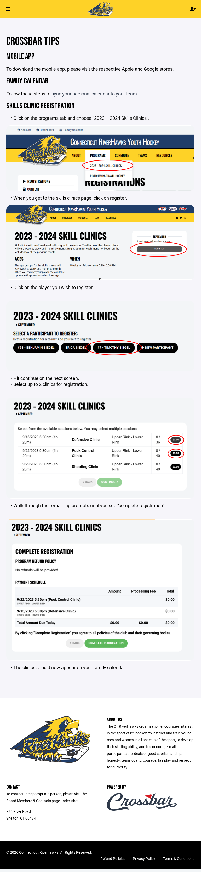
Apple (128, 69)
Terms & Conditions (178, 858)
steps (39, 94)
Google (151, 69)
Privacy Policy (144, 858)
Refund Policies (112, 858)
